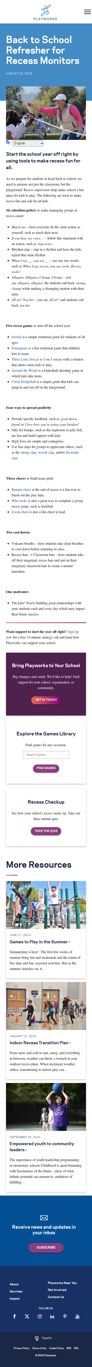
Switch (16, 336)
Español (47, 1338)
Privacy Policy (21, 1349)
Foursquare (19, 348)
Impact (15, 1298)
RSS (69, 1349)
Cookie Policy (56, 1349)
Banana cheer (21, 489)
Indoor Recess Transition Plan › (40, 1043)
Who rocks (19, 500)
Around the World (24, 370)
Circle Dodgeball (24, 381)
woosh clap (46, 452)
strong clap (28, 452)
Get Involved (57, 1290)
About (14, 1284)
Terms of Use (39, 1349)
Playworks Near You (62, 1283)
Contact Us (56, 1297)
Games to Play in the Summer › (40, 942)
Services (16, 1291)
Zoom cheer (20, 511)
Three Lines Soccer (25, 359)
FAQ (76, 1349)
